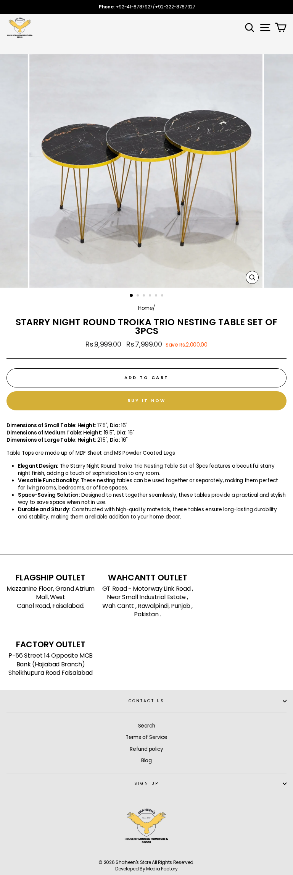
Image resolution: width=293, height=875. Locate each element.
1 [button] (132, 296)
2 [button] (138, 296)
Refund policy (146, 749)
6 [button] (163, 296)
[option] (146, 7)
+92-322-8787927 (175, 6)
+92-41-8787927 (134, 6)
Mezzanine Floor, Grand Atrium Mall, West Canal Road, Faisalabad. (50, 597)
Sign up (146, 783)
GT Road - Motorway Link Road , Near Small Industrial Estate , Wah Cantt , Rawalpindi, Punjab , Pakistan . (147, 602)
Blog (146, 760)
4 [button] (151, 296)
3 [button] (144, 296)
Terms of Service (146, 737)
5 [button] (157, 296)
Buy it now (146, 400)
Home (145, 308)
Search (146, 725)
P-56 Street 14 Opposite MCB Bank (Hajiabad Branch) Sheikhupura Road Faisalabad (50, 664)
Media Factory (162, 868)
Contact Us (146, 701)
